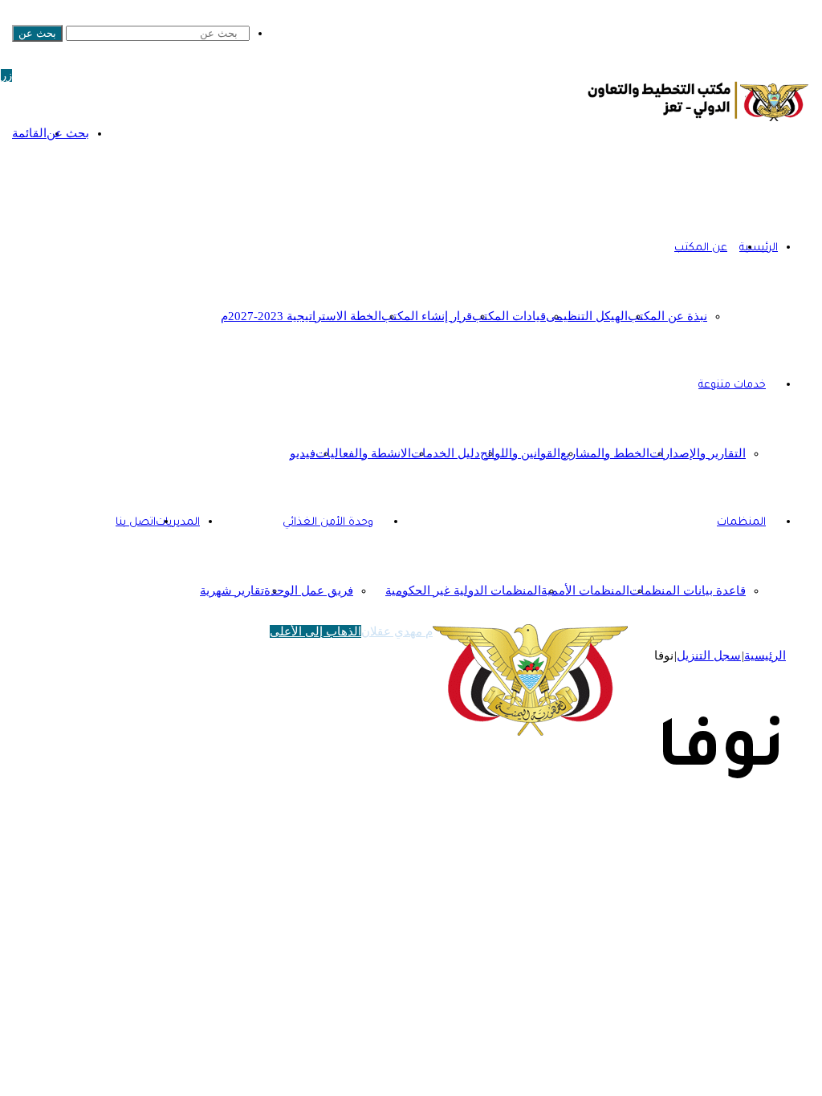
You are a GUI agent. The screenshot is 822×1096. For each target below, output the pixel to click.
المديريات (178, 523)
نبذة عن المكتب (667, 316)
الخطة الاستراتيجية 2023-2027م (301, 316)
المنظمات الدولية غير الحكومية (463, 590)
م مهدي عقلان (397, 631)
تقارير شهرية (232, 590)
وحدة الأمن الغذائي (328, 523)
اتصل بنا (136, 523)
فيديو (302, 453)
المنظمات (741, 523)
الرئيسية (765, 655)
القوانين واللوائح (520, 453)
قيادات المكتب (509, 316)
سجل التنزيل (709, 655)
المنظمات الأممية (585, 590)
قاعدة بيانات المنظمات (687, 590)
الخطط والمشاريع (604, 453)
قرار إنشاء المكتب (426, 316)
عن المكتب (700, 248)
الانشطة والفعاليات (363, 453)
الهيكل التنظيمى (587, 316)
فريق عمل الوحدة (308, 590)
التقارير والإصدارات (697, 453)
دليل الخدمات (445, 453)
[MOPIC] (698, 122)
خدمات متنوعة (732, 386)
